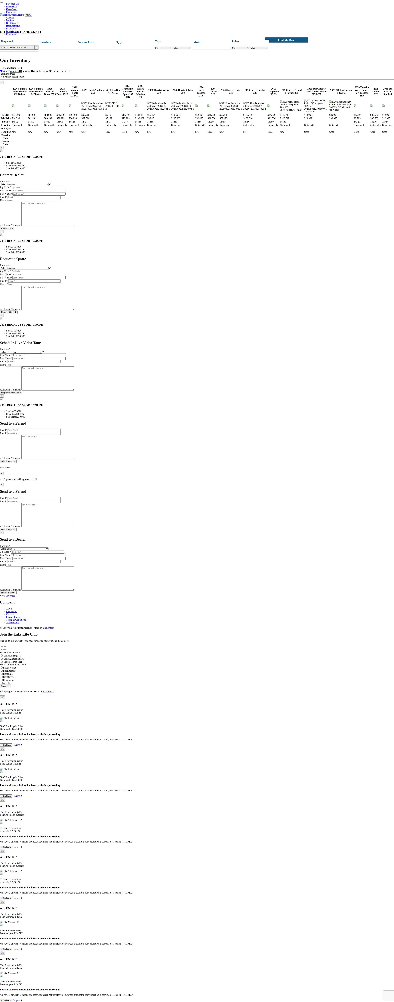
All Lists (7, 683)
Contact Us (6, 228)
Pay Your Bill (12, 3)
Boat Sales (11, 28)
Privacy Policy (13, 617)
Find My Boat (286, 39)
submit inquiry (7, 461)
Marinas (10, 20)
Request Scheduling (10, 393)
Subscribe (5, 686)
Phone (3, 200)
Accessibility (12, 622)
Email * (4, 197)
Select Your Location (10, 652)
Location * (5, 181)
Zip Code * (5, 187)
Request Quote (8, 312)
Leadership (11, 611)
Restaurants (11, 34)
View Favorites (7, 595)
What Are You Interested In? (14, 664)
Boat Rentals (12, 26)
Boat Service (12, 31)
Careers (10, 6)
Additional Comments (10, 225)
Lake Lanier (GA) (12, 655)
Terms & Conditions (16, 619)
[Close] (2, 697)
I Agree (17, 745)
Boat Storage (12, 23)
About (9, 608)
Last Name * (6, 193)
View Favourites (10, 71)
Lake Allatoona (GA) (14, 658)
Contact (10, 9)
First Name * (6, 190)
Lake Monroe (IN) (13, 662)
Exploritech (48, 627)
